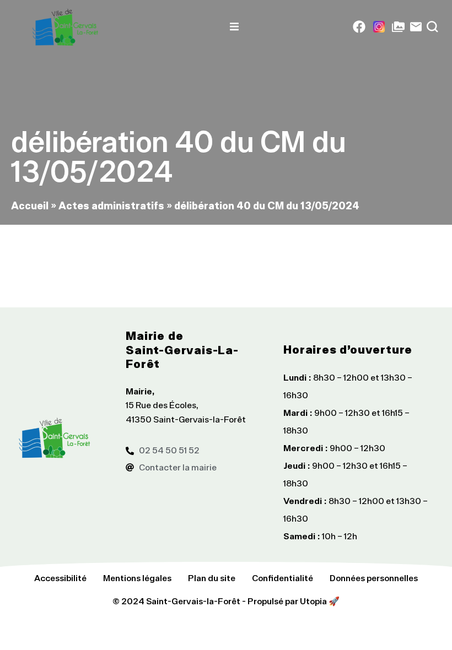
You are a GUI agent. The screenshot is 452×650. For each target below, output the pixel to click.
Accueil (30, 205)
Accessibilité (60, 578)
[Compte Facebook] (359, 26)
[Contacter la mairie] (416, 27)
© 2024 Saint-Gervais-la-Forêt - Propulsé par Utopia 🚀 (226, 601)
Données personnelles (374, 578)
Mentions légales (137, 578)
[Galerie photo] (398, 26)
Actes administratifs (111, 205)
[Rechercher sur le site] (432, 26)
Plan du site (211, 578)
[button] (234, 26)
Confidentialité (282, 578)
